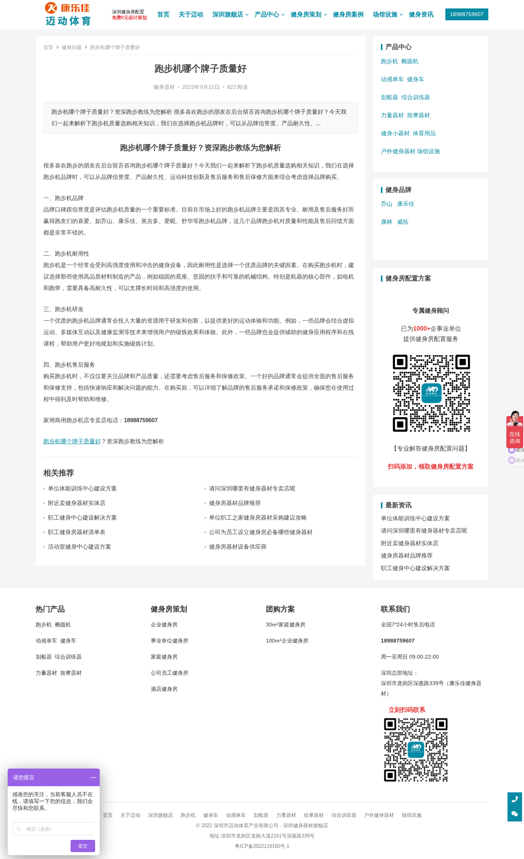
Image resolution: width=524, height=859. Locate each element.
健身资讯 (421, 14)
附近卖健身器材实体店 (76, 503)
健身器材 (164, 87)
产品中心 (267, 14)
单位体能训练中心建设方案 (82, 488)
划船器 (389, 97)
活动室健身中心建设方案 (79, 546)
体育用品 (424, 133)
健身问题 (72, 47)
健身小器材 (395, 133)
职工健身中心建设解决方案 (82, 517)
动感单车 (392, 79)
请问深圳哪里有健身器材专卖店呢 (252, 488)
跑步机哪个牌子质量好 (72, 441)
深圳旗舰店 (228, 14)
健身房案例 (348, 14)
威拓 (403, 221)
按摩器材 (418, 115)
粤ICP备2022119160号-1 (262, 846)
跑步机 (389, 61)
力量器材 (392, 115)
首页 (163, 14)
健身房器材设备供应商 (238, 546)
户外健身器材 (398, 151)
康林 (386, 221)
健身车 (415, 79)
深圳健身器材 (298, 825)
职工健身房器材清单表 (76, 532)
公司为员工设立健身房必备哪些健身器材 (261, 532)
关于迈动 (191, 14)
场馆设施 (385, 14)
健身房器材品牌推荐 (235, 503)
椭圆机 (410, 61)
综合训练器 (415, 97)
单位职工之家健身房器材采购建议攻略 (258, 517)
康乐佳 (405, 203)
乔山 (386, 203)
